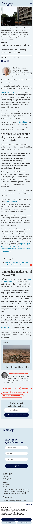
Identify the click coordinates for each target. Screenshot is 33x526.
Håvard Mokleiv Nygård (9, 92)
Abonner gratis (8, 500)
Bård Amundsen (11, 202)
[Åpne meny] (31, 3)
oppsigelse (19, 502)
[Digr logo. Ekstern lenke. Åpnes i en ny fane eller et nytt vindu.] (2, 505)
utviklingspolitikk (10, 388)
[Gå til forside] (14, 3)
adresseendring (8, 502)
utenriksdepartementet (12, 396)
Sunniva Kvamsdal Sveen (18, 373)
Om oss (5, 477)
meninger (25, 388)
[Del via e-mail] (8, 61)
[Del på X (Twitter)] (5, 61)
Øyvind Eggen (24, 122)
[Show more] (31, 265)
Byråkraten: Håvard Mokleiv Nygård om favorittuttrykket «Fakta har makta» (17, 264)
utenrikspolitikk (18, 392)
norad (5, 392)
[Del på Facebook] (2, 61)
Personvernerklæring (26, 504)
